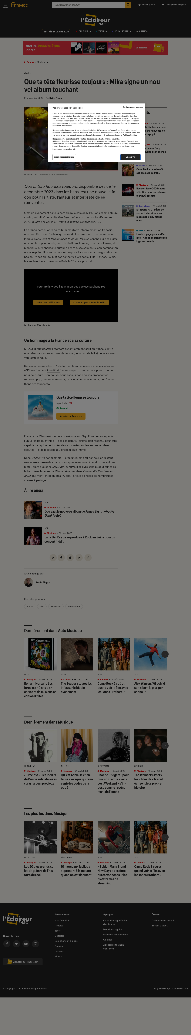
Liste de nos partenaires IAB (64, 149)
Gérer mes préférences (64, 157)
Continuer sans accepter (133, 107)
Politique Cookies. (129, 135)
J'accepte (130, 157)
